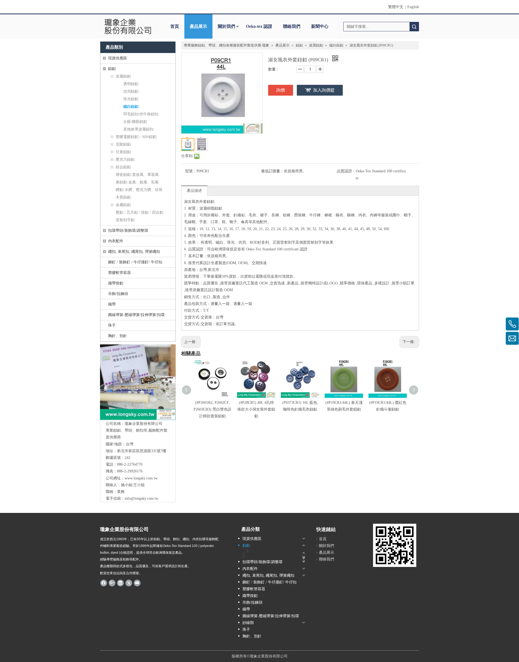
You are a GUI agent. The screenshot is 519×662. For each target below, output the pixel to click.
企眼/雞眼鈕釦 (135, 122)
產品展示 (198, 26)
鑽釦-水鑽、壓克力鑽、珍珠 (139, 190)
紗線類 (248, 623)
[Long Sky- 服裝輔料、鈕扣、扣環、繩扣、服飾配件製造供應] (138, 382)
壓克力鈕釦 (125, 159)
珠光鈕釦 (130, 99)
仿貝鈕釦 (130, 91)
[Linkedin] (120, 582)
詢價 (280, 90)
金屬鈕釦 (123, 205)
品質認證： (346, 171)
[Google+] (112, 582)
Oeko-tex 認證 (259, 26)
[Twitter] (128, 582)
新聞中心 (319, 26)
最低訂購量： (272, 171)
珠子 (112, 325)
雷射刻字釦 (125, 220)
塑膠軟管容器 (119, 273)
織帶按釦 (115, 283)
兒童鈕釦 (123, 152)
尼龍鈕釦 (123, 144)
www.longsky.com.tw (141, 478)
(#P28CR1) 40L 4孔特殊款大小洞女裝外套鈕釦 (256, 409)
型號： (191, 171)
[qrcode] (394, 545)
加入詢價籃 (324, 90)
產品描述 (194, 191)
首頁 (174, 26)
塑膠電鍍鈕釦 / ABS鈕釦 (136, 137)
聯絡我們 (291, 26)
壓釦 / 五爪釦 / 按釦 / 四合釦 (139, 212)
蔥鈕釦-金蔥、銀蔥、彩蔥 (137, 182)
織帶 (112, 304)
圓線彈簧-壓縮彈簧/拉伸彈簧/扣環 (136, 315)
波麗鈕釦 (123, 76)
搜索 (414, 26)
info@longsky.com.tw (141, 498)
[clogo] (127, 26)
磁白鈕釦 (130, 107)
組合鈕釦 (123, 167)
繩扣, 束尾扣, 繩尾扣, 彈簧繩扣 (134, 252)
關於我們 (226, 26)
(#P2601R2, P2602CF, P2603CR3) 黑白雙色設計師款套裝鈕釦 (212, 409)
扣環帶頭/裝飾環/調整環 (128, 230)
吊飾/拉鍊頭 (118, 294)
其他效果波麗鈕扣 (138, 129)
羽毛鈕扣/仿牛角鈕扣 (140, 114)
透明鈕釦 (130, 84)
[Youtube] (137, 582)
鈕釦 (112, 69)
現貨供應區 (117, 58)
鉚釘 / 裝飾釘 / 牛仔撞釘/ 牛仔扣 (135, 262)
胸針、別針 (117, 336)
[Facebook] (103, 582)
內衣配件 (115, 241)
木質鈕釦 (123, 197)
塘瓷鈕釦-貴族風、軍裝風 (137, 175)
